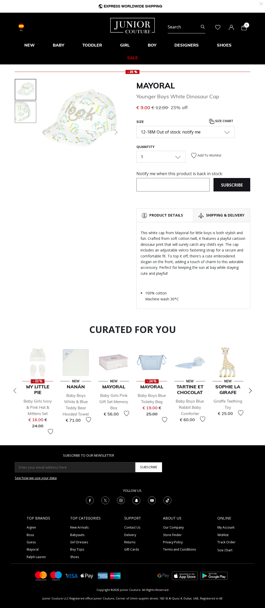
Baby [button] (58, 45)
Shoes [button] (224, 45)
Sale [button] (132, 57)
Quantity (145, 146)
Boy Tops (77, 549)
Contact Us (132, 527)
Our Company (173, 527)
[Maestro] (56, 575)
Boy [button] (152, 45)
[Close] (261, 3)
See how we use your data (36, 478)
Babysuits (77, 535)
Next (250, 391)
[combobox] (186, 26)
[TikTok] (167, 500)
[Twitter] (105, 500)
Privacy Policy (173, 542)
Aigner (31, 527)
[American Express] (103, 575)
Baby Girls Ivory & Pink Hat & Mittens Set (38, 407)
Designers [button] (186, 45)
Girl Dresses (79, 542)
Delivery (130, 535)
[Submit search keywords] (202, 26)
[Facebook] (90, 500)
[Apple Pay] (86, 575)
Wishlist (223, 535)
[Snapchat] (136, 500)
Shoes (74, 557)
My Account (225, 527)
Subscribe (148, 467)
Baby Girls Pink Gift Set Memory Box (113, 401)
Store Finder (172, 535)
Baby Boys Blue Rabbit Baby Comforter (190, 407)
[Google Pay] (163, 575)
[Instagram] (121, 500)
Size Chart (223, 121)
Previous (15, 391)
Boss (30, 535)
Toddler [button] (92, 45)
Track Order (226, 542)
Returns (129, 542)
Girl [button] (125, 45)
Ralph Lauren (36, 557)
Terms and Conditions (179, 549)
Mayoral (155, 86)
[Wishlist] (50, 431)
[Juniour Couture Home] (132, 25)
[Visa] (71, 575)
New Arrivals (79, 527)
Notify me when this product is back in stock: (179, 173)
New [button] (29, 45)
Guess (31, 542)
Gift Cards (131, 549)
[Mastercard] (41, 575)
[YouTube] (152, 500)
